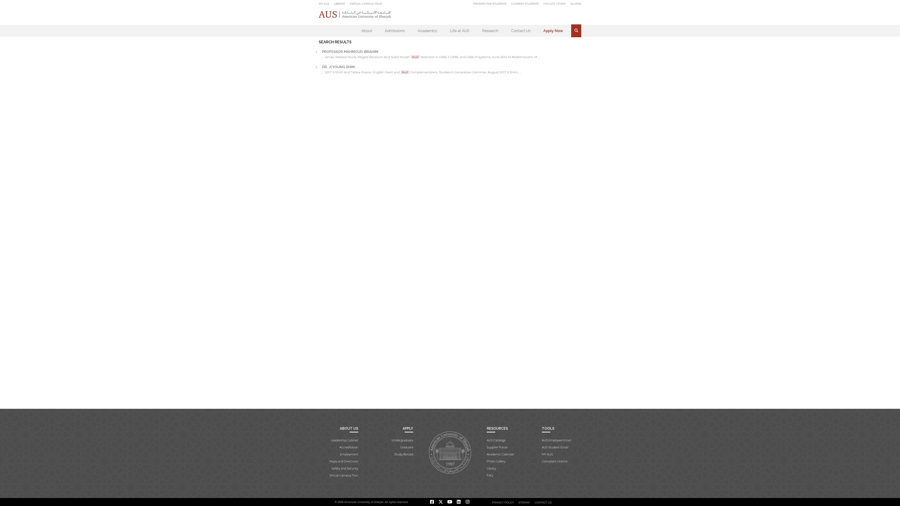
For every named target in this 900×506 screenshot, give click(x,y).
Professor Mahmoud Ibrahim (350, 52)
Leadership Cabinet (344, 440)
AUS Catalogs (496, 440)
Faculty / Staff (555, 3)
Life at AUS (459, 31)
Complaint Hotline (554, 461)
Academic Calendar (500, 454)
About (366, 31)
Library (339, 3)
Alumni (575, 3)
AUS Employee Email (556, 440)
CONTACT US (543, 502)
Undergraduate (402, 440)
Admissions (395, 31)
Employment (349, 454)
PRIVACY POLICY (503, 502)
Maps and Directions (344, 461)
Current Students (525, 3)
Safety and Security (345, 468)
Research (490, 31)
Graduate (406, 447)
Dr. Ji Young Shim (338, 67)
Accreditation (348, 447)
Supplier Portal (497, 447)
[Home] (355, 14)
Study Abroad (403, 454)
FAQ (490, 475)
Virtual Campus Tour (366, 3)
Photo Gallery (496, 461)
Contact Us (521, 31)
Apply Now (553, 31)
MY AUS (324, 3)
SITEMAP (524, 502)
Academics (427, 31)
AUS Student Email (555, 447)
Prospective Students (489, 3)
